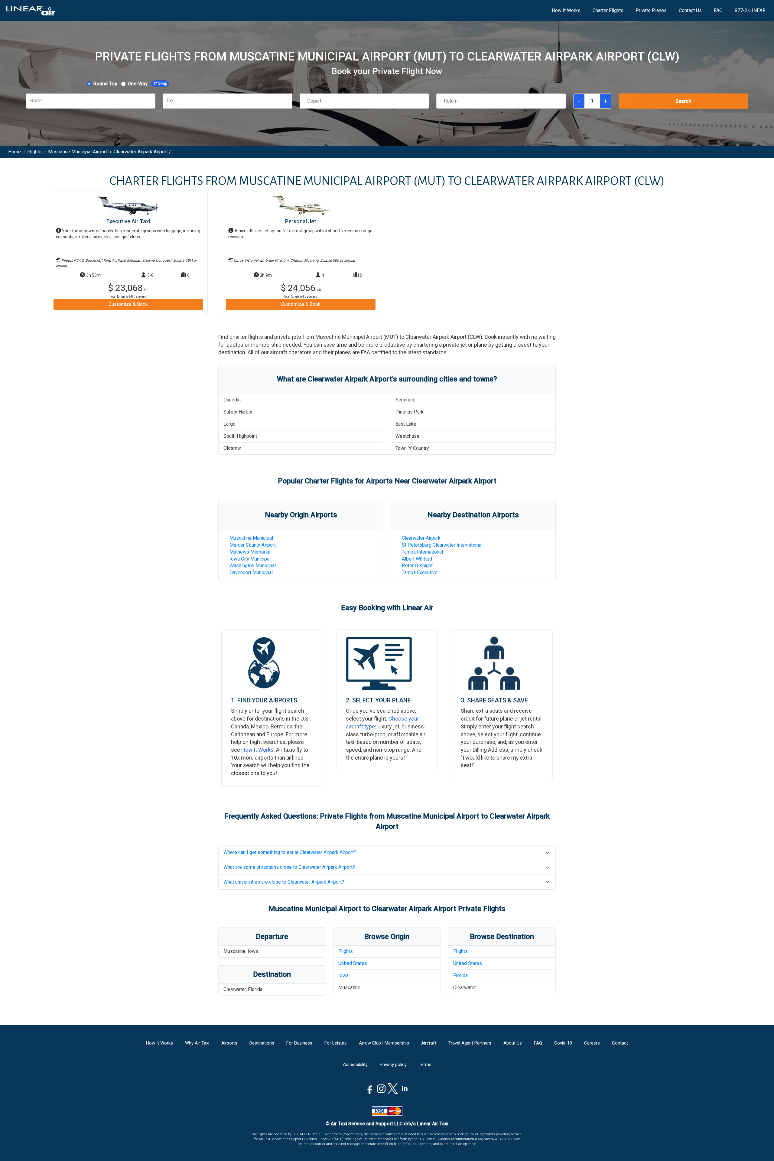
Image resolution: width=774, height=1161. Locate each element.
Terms (425, 1064)
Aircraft (428, 1043)
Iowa (343, 975)
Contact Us (690, 10)
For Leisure (335, 1043)
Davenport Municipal (251, 572)
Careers (592, 1043)
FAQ (718, 10)
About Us (512, 1043)
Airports (229, 1043)
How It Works (566, 10)
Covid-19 (563, 1043)
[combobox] (30, 100)
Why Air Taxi (197, 1043)
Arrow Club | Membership (384, 1043)
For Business (299, 1043)
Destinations (261, 1043)
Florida (460, 975)
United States (352, 963)
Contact (620, 1043)
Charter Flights (608, 10)
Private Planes (651, 10)
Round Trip (105, 84)
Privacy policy (393, 1064)
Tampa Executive (419, 572)
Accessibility (355, 1064)
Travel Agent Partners (469, 1043)
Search (683, 101)
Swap (162, 83)
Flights (345, 951)
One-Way (138, 84)
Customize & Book (128, 304)
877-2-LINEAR (750, 10)
